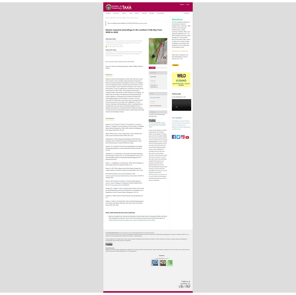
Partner (151, 13)
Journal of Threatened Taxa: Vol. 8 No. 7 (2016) (144, 220)
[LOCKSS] (162, 266)
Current (108, 13)
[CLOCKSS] (154, 266)
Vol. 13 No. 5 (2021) (121, 17)
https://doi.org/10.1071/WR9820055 (120, 185)
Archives (116, 13)
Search (187, 13)
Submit (137, 13)
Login (187, 4)
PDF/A (152, 67)
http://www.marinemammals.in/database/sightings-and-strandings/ (121, 175)
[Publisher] (181, 75)
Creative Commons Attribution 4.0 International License (157, 124)
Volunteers (160, 13)
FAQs (131, 13)
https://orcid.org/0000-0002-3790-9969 (115, 46)
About (124, 13)
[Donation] (175, 65)
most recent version (142, 23)
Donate (144, 13)
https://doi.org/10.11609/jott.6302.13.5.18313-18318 (121, 61)
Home (107, 17)
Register (182, 4)
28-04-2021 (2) (154, 85)
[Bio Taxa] (169, 266)
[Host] (181, 80)
